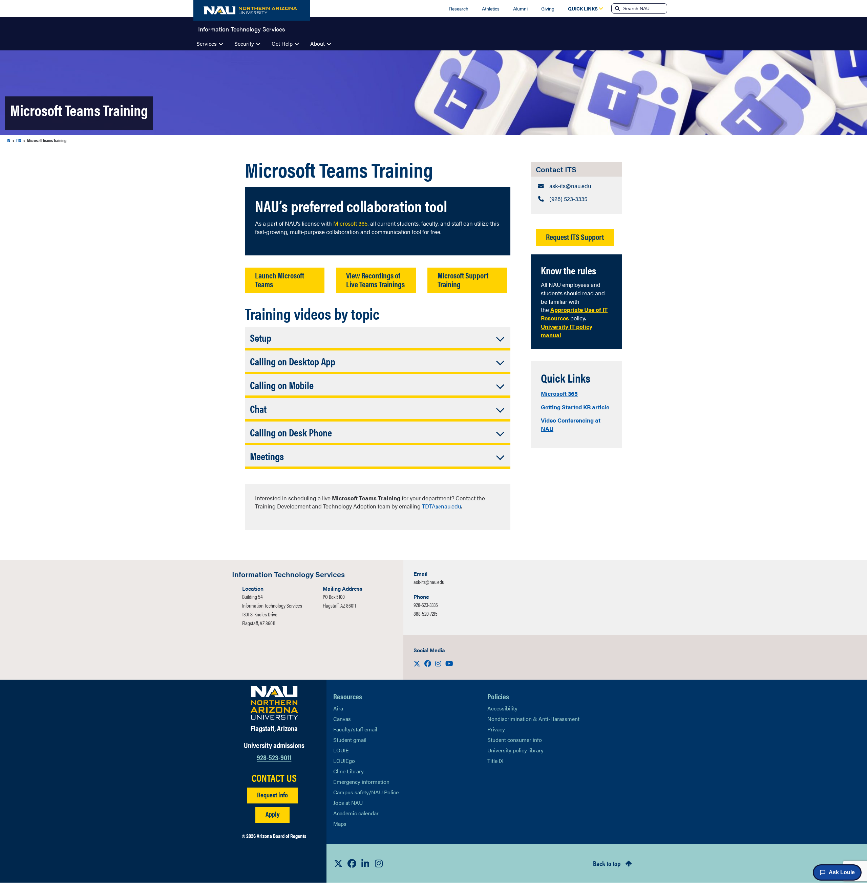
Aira (338, 708)
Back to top (606, 863)
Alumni (520, 8)
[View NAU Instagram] (379, 863)
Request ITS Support (575, 236)
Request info (272, 794)
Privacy (496, 729)
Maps (339, 823)
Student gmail (349, 739)
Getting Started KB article (575, 407)
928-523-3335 (426, 605)
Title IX (495, 760)
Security (244, 43)
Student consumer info (514, 739)
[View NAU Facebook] (352, 863)
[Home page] (251, 10)
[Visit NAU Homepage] (274, 703)
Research (458, 8)
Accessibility (502, 708)
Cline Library (348, 771)
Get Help (282, 43)
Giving (547, 8)
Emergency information (361, 781)
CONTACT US (274, 778)
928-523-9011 (274, 757)
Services (206, 43)
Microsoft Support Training (463, 279)
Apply (272, 814)
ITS (18, 140)
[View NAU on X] (338, 863)
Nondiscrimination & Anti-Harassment (533, 718)
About (317, 43)
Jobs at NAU (348, 802)
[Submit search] (617, 8)
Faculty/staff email (355, 729)
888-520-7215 (426, 613)
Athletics (491, 8)
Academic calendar (356, 813)
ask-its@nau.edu (429, 582)
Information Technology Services (241, 28)
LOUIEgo (344, 760)
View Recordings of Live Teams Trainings (375, 279)
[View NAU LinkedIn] (365, 863)
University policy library (515, 750)
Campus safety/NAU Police (366, 792)
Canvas (342, 718)
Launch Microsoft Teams (279, 279)
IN (8, 140)
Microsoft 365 (559, 393)
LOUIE (341, 750)
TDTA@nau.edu (441, 506)
